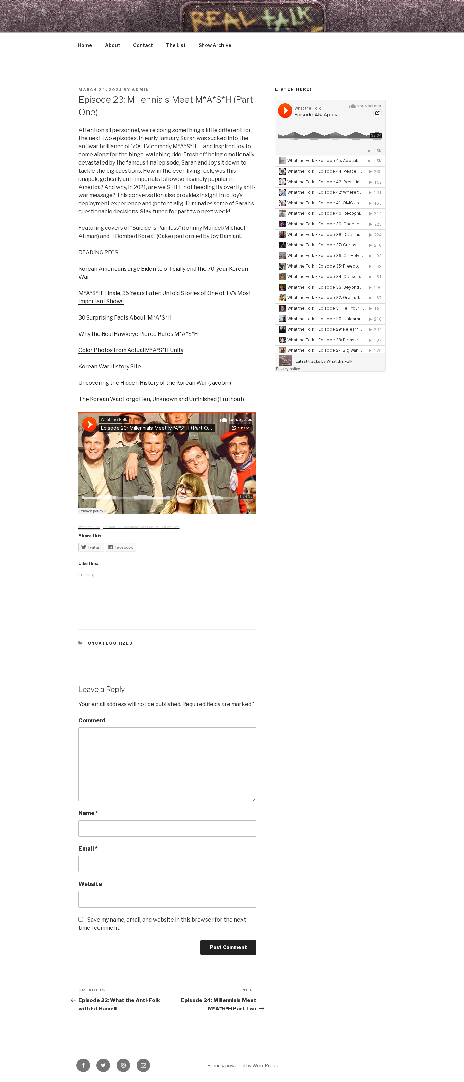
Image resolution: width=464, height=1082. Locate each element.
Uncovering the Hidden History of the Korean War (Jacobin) (154, 383)
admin (140, 89)
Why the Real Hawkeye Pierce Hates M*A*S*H (138, 334)
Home (85, 45)
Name (88, 813)
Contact (143, 45)
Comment (92, 720)
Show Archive (215, 45)
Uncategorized (110, 643)
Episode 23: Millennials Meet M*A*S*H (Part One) (141, 527)
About (112, 45)
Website (90, 884)
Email (88, 848)
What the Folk (89, 527)
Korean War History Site (109, 366)
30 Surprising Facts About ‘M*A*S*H (125, 317)
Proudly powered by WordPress (242, 1065)
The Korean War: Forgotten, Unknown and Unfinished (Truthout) (161, 399)
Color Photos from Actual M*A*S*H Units (130, 350)
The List (176, 45)
